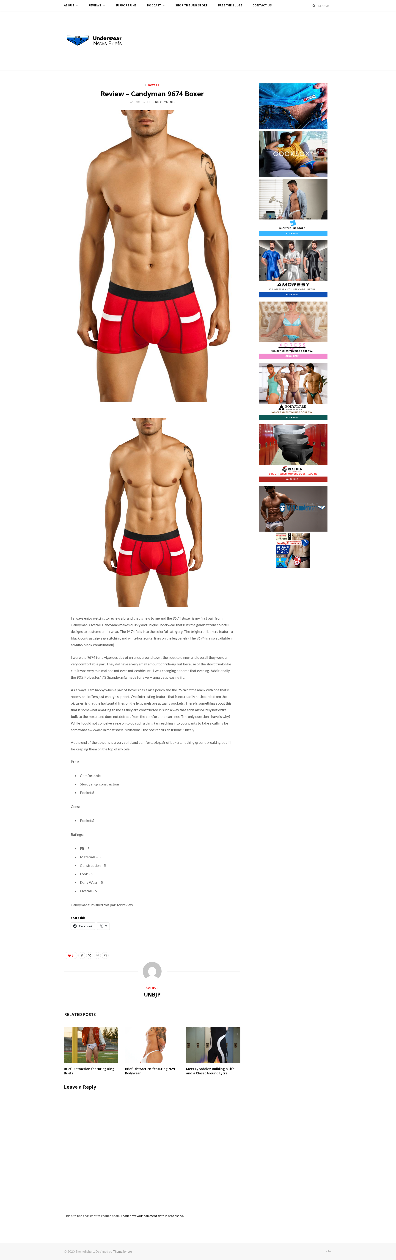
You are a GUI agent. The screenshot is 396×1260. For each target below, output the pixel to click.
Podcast (154, 5)
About (69, 5)
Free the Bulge (230, 5)
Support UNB (126, 5)
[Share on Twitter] (89, 955)
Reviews (94, 5)
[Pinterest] (97, 955)
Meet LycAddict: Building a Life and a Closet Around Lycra (210, 1071)
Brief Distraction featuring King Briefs (89, 1071)
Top (329, 1251)
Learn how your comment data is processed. (152, 1216)
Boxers (154, 85)
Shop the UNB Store (191, 5)
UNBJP (152, 994)
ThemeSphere (122, 1251)
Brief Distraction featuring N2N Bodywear (150, 1071)
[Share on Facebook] (81, 955)
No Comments (165, 102)
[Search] (314, 5)
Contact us (262, 5)
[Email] (105, 955)
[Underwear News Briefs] (98, 41)
